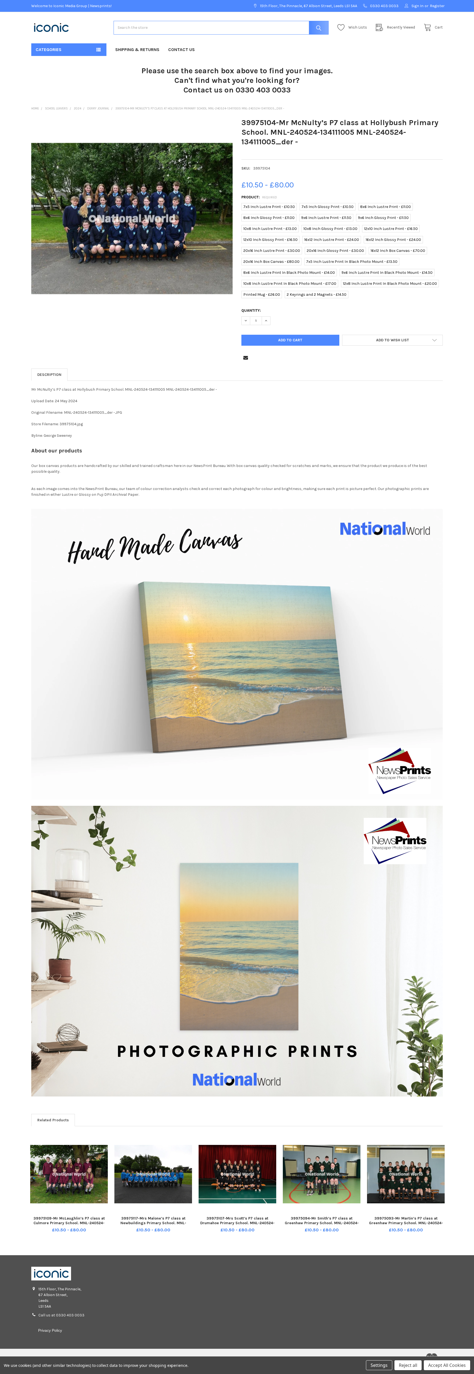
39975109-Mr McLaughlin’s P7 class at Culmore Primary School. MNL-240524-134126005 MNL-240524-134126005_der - (69, 1223)
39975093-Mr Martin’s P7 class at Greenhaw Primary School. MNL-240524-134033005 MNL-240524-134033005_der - (406, 1225)
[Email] (245, 357)
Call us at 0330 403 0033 (61, 1315)
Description (49, 374)
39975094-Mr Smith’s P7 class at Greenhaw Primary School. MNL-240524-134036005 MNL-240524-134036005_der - (322, 1225)
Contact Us (181, 49)
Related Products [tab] (53, 1120)
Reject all (408, 1365)
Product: (259, 197)
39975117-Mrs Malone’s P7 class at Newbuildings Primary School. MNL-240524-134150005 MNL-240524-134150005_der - (153, 1225)
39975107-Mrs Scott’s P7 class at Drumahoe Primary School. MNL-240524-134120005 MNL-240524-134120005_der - (237, 1223)
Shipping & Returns (137, 49)
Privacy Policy (50, 1330)
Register (437, 6)
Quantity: (251, 310)
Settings (379, 1365)
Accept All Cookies (447, 1365)
